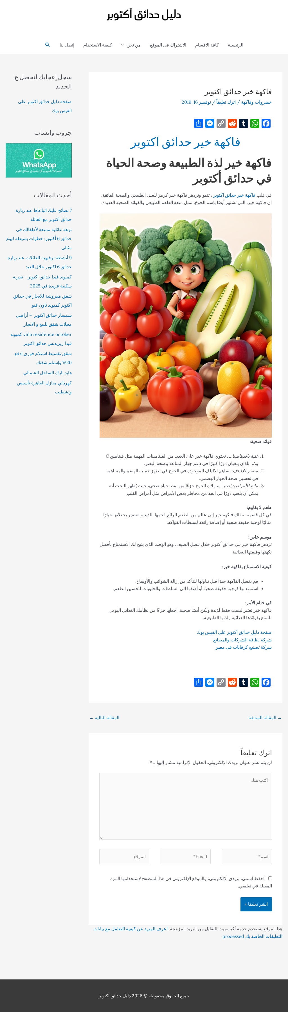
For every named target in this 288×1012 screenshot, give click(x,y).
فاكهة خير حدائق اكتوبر (185, 141)
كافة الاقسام (207, 45)
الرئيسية (235, 45)
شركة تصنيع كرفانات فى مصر (244, 647)
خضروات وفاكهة (256, 102)
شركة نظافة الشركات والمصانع (242, 640)
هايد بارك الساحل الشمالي (47, 372)
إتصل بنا (67, 45)
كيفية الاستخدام (97, 45)
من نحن (134, 45)
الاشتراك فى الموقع (168, 45)
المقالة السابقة (265, 717)
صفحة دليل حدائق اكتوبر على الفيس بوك (234, 632)
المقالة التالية (104, 717)
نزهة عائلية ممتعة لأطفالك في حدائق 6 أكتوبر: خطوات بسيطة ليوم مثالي (39, 238)
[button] (48, 45)
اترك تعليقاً (226, 102)
